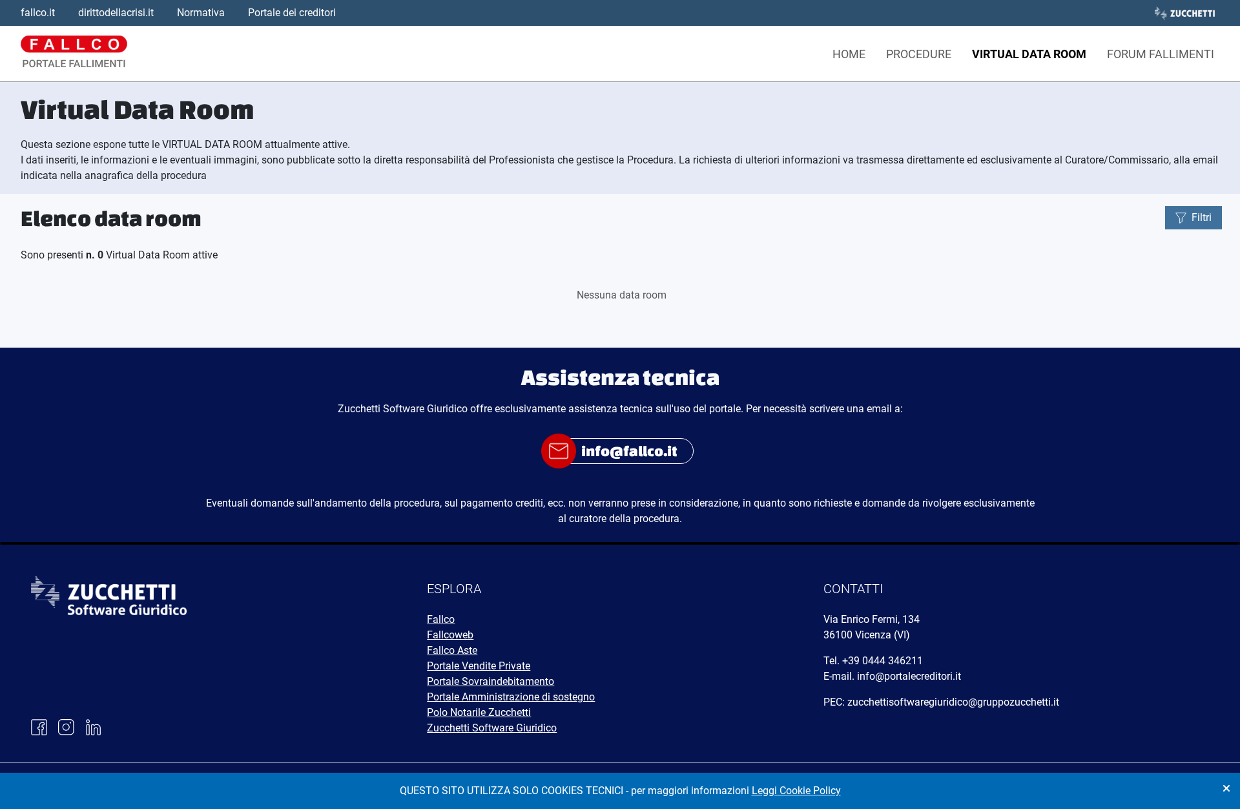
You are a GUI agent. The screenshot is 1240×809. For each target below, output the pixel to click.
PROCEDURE (918, 54)
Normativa (201, 12)
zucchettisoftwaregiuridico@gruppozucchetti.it (953, 702)
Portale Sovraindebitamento (490, 681)
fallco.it (38, 12)
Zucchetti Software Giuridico (492, 728)
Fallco (441, 619)
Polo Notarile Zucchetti (479, 712)
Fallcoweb (450, 635)
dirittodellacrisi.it (116, 12)
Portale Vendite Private (478, 666)
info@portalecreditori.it (909, 676)
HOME (848, 54)
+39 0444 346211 (882, 661)
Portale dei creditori (292, 12)
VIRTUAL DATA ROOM (1029, 54)
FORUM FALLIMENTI (1160, 54)
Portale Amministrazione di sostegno (511, 697)
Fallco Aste (452, 650)
